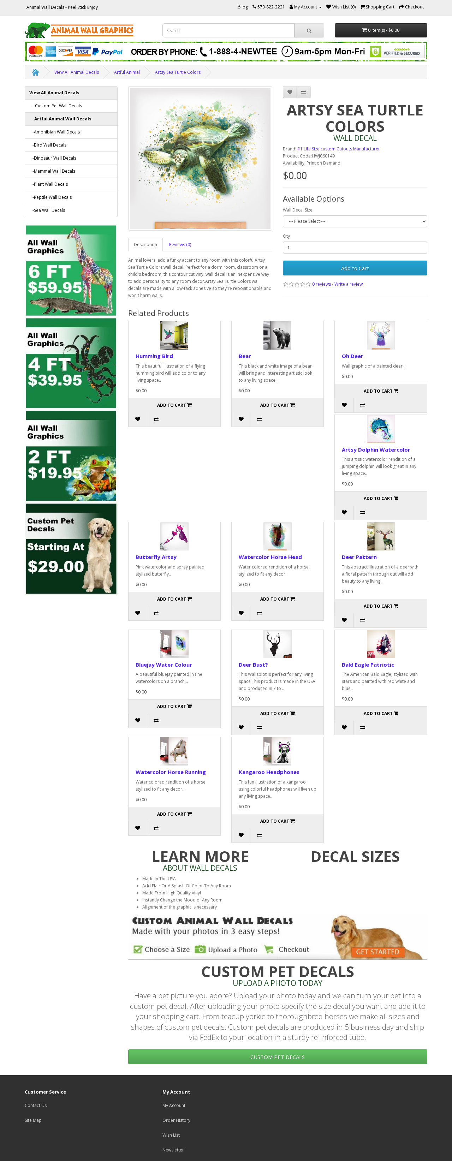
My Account (173, 1105)
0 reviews (321, 284)
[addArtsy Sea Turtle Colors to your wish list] (290, 92)
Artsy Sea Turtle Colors (178, 72)
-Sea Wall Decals (47, 210)
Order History (176, 1120)
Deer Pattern (359, 556)
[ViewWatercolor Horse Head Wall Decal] (277, 536)
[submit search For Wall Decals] (309, 30)
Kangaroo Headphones (269, 771)
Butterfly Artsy (156, 556)
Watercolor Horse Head (270, 556)
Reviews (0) (180, 245)
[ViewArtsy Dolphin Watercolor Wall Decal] (381, 429)
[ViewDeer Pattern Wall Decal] (381, 536)
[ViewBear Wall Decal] (277, 335)
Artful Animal (127, 72)
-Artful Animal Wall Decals (60, 119)
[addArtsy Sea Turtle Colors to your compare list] (304, 92)
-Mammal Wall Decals (52, 171)
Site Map (33, 1120)
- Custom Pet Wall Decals (55, 106)
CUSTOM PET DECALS (277, 1056)
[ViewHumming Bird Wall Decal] (174, 335)
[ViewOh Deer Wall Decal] (381, 335)
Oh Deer (352, 355)
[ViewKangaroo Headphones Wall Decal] (277, 751)
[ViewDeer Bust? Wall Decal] (277, 644)
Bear (245, 355)
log (245, 7)
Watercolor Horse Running (171, 771)
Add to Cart (355, 268)
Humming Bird (154, 355)
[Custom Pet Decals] (71, 548)
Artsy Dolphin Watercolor (376, 449)
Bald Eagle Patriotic (368, 664)
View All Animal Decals (76, 72)
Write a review (348, 284)
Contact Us (36, 1105)
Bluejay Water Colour (164, 664)
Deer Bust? (253, 664)
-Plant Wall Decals (48, 184)
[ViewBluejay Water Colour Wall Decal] (174, 644)
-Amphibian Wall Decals (54, 132)
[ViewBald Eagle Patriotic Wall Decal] (381, 644)
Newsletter (173, 1150)
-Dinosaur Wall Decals (52, 158)
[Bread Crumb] (35, 72)
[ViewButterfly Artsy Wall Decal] (174, 536)
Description (145, 245)
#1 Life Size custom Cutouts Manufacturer (338, 149)
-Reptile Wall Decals (50, 197)
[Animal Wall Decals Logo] (88, 30)
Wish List (171, 1135)
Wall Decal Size (298, 210)
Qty (286, 236)
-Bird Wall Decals (47, 145)
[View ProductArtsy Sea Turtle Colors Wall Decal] (200, 158)
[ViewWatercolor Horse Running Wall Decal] (174, 751)
